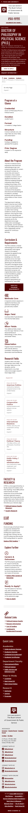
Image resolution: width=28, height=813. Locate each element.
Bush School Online (11, 684)
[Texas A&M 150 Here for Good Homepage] (14, 19)
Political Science (10, 667)
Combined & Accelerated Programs (14, 630)
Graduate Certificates (12, 657)
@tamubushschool (10, 758)
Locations (8, 678)
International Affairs (12, 664)
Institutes (8, 691)
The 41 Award (19, 803)
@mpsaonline (9, 778)
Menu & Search (13, 810)
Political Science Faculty (14, 621)
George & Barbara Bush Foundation (14, 799)
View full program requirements (14, 287)
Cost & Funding (11, 626)
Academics (11, 78)
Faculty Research (11, 511)
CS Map (4, 736)
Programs (8, 696)
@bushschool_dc (10, 768)
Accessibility (19, 796)
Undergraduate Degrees (13, 649)
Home (5, 78)
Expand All (9, 378)
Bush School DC (10, 681)
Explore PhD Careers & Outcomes (14, 577)
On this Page (8, 87)
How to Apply (9, 68)
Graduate (18, 78)
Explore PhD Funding (11, 541)
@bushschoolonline (11, 787)
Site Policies (9, 796)
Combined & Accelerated (13, 654)
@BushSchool (9, 749)
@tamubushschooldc (11, 771)
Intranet (4, 731)
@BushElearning (10, 781)
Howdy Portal (12, 731)
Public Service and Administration (11, 670)
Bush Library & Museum (14, 801)
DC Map (10, 736)
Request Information (8, 73)
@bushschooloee (10, 784)
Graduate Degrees (11, 652)
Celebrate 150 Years (13, 22)
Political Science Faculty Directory (13, 507)
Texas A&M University (11, 2)
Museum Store (8, 803)
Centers (7, 693)
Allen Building (9, 806)
